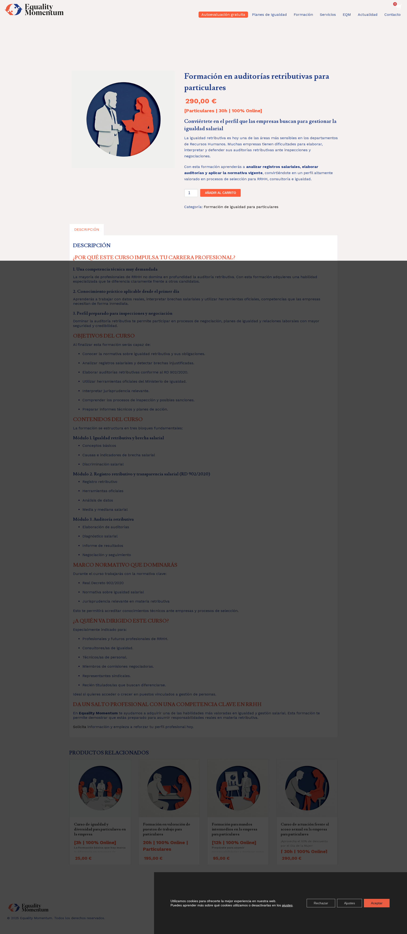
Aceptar (377, 903)
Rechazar (321, 903)
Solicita (79, 727)
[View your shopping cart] (398, 5)
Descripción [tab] (86, 229)
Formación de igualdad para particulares (241, 207)
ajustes (287, 905)
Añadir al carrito (220, 193)
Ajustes (349, 903)
